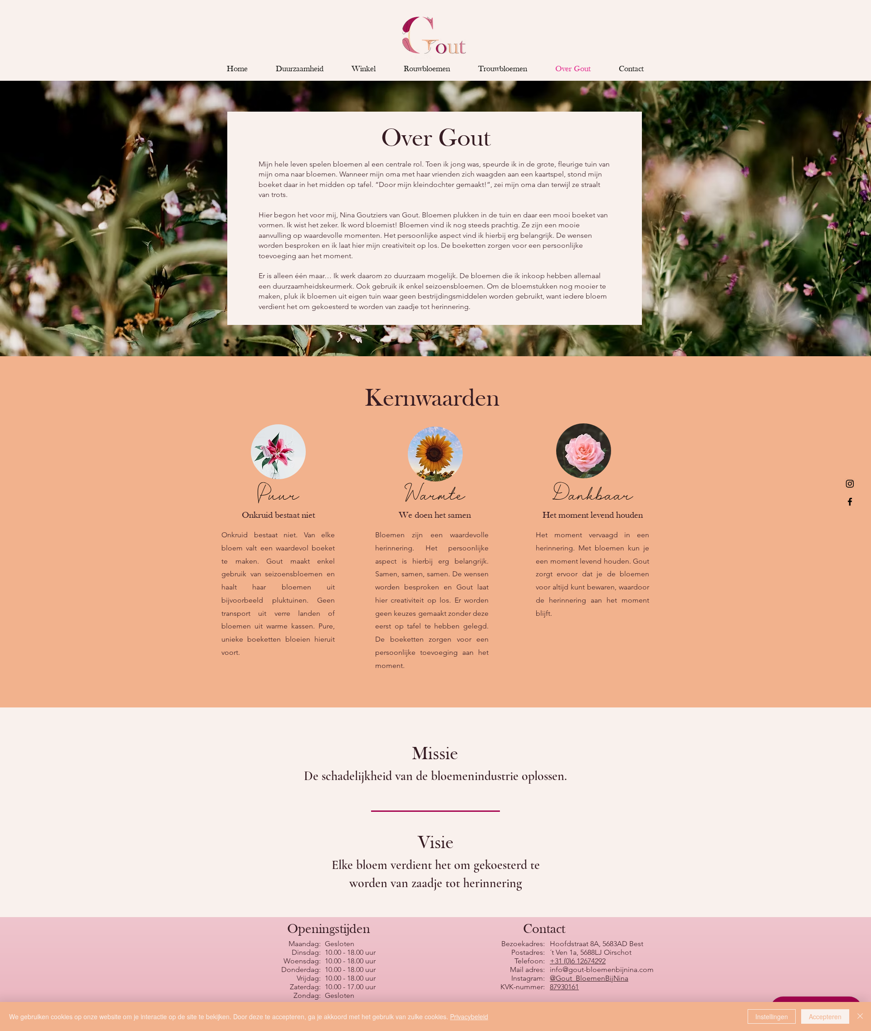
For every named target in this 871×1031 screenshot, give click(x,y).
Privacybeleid (469, 1016)
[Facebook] (850, 501)
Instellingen (771, 1016)
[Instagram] (850, 483)
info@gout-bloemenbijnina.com (602, 969)
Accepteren (825, 1016)
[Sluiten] (860, 1016)
